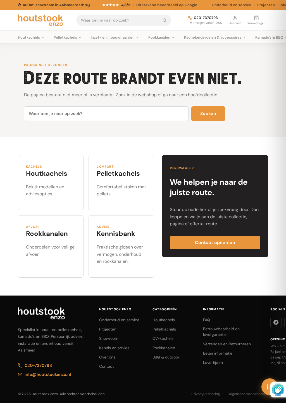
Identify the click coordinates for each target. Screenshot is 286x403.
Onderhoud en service (231, 5)
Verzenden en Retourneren (227, 343)
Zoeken (208, 113)
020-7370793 (206, 18)
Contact (106, 366)
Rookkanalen (163, 347)
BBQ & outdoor (165, 357)
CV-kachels (162, 338)
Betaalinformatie (217, 353)
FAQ (206, 319)
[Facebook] (276, 322)
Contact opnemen (215, 242)
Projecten (266, 5)
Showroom (108, 338)
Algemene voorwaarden (248, 394)
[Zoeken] (164, 20)
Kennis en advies (114, 347)
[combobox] (117, 20)
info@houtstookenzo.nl (48, 374)
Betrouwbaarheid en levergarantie (221, 331)
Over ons (107, 357)
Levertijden (213, 362)
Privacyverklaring (205, 394)
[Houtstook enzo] (40, 20)
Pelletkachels (164, 329)
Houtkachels (163, 319)
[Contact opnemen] (269, 386)
